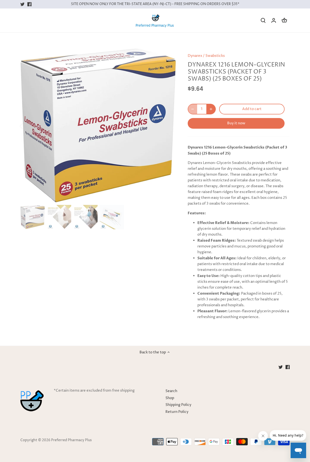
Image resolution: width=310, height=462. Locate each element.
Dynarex (195, 55)
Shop (169, 398)
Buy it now (236, 123)
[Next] (169, 126)
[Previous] (28, 126)
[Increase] (211, 109)
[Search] (263, 20)
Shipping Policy (178, 404)
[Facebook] (29, 4)
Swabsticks (215, 55)
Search (171, 391)
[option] (98, 125)
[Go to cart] (284, 20)
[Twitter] (22, 4)
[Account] (273, 20)
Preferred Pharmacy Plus (71, 440)
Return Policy (176, 411)
